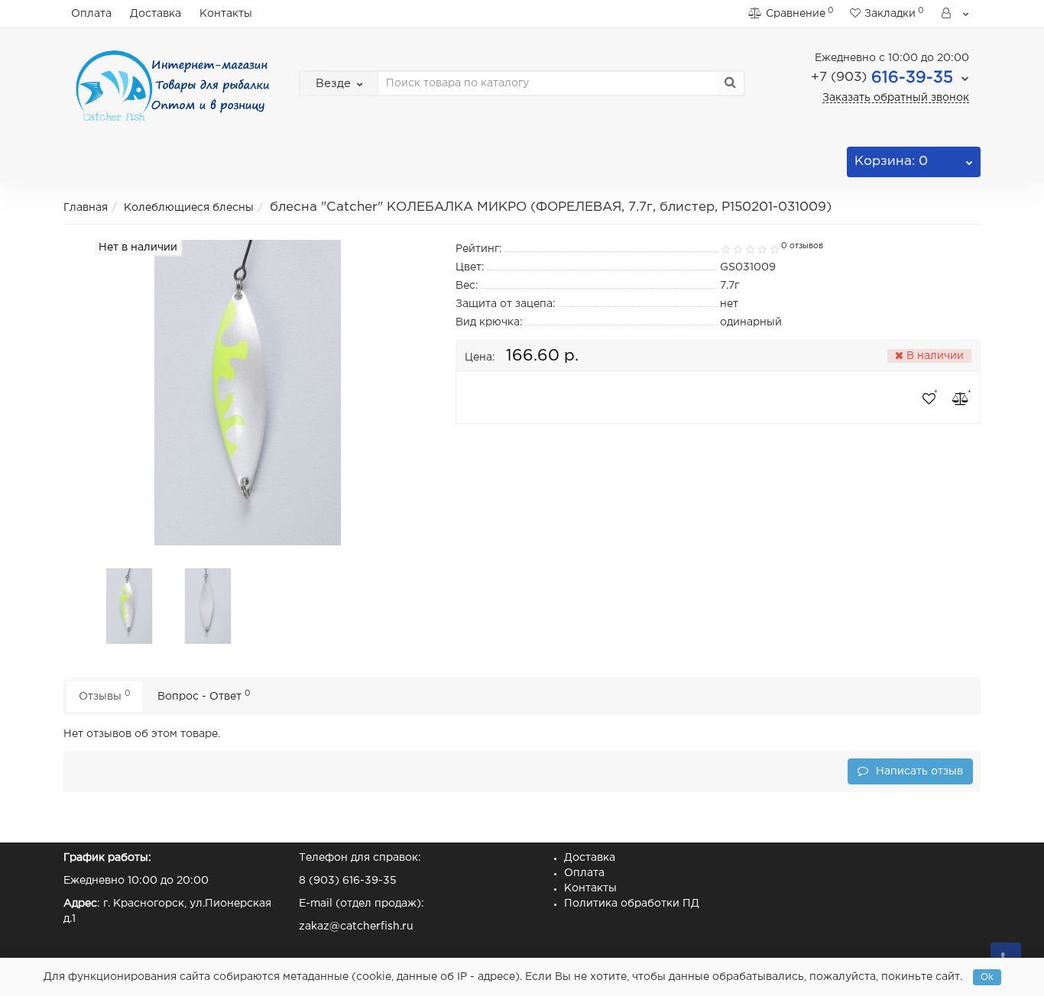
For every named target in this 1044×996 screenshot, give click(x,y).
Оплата (91, 13)
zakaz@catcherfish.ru (356, 926)
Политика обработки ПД (631, 903)
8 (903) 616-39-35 (348, 880)
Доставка (155, 13)
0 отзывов (802, 246)
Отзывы (105, 695)
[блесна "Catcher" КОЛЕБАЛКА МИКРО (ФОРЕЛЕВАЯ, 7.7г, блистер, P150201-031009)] (129, 605)
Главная (85, 207)
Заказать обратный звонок (895, 97)
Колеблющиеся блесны (189, 207)
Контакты (225, 13)
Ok (987, 977)
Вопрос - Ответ (204, 695)
